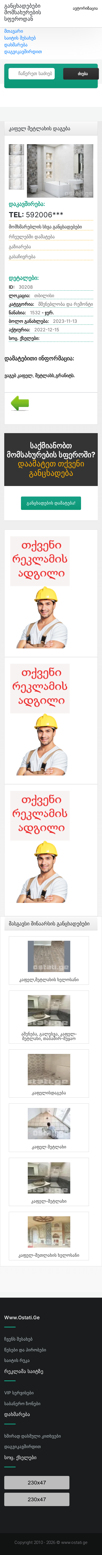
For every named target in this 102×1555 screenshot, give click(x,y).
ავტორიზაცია (85, 8)
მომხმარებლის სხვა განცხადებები (45, 226)
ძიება (83, 73)
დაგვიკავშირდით (23, 51)
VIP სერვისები (19, 1392)
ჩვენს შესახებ (18, 1339)
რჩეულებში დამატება (32, 236)
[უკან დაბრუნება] (18, 402)
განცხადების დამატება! (51, 503)
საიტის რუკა (17, 1360)
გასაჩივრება (22, 256)
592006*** (36, 214)
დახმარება (15, 44)
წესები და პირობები (25, 1350)
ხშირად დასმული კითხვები (32, 1436)
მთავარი (13, 31)
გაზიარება (20, 246)
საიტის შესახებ (20, 38)
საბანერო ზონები (22, 1403)
